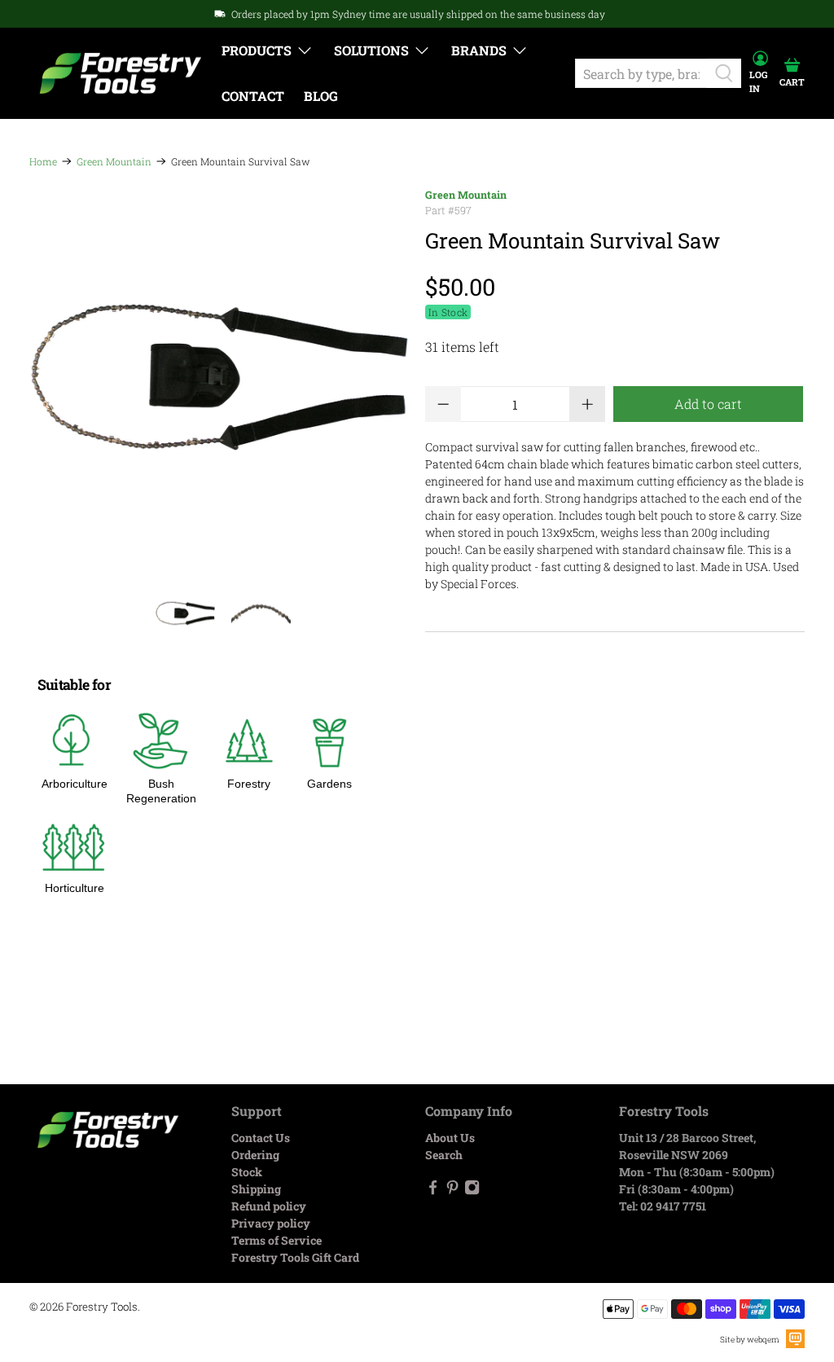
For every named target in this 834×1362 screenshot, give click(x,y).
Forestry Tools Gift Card (295, 1257)
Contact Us (260, 1137)
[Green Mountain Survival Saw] (219, 377)
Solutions (371, 50)
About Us (450, 1137)
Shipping (256, 1189)
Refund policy (268, 1206)
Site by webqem (749, 1339)
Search (444, 1154)
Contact (253, 95)
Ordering (255, 1154)
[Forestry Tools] (120, 73)
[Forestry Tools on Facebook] (433, 1190)
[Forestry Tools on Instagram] (472, 1190)
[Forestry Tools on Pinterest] (452, 1190)
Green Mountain (114, 161)
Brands (479, 50)
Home (43, 161)
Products (257, 50)
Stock (246, 1172)
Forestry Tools (102, 1306)
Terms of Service (276, 1240)
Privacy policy (270, 1223)
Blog (321, 95)
